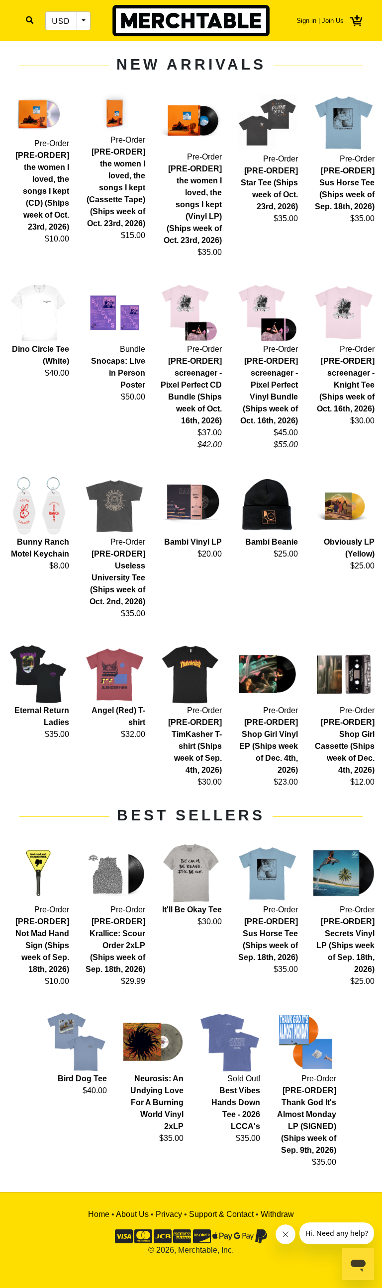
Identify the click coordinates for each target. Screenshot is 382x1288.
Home (98, 1214)
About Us (132, 1214)
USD (61, 21)
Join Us (333, 20)
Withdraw (277, 1214)
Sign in (306, 20)
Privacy (169, 1214)
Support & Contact (221, 1214)
